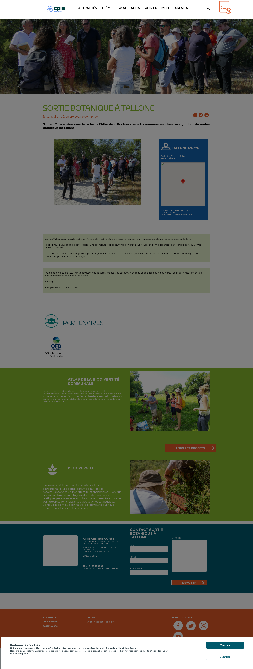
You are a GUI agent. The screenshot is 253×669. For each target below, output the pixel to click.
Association (129, 8)
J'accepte (225, 645)
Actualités (87, 8)
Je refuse (225, 657)
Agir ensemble (157, 8)
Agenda (181, 8)
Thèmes (108, 8)
